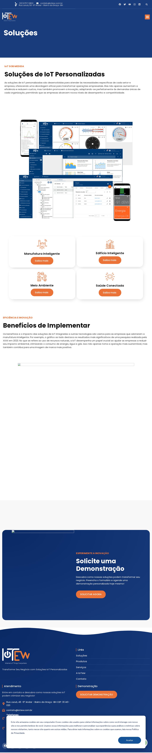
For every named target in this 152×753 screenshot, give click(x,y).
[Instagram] (134, 4)
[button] (146, 4)
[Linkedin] (139, 4)
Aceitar (129, 740)
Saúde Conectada (110, 285)
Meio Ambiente (42, 285)
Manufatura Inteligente (42, 254)
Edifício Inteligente (110, 253)
